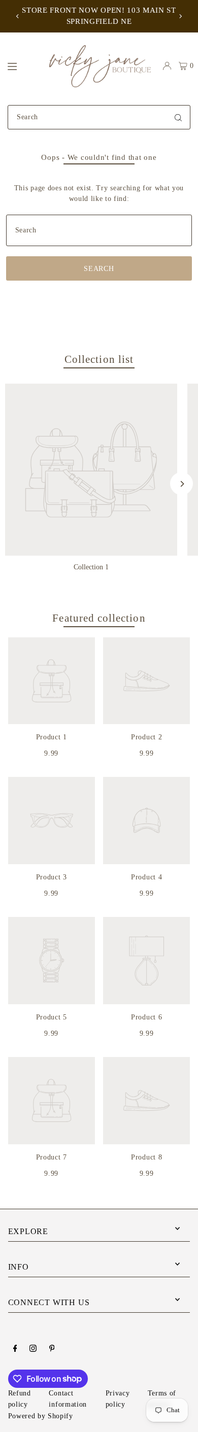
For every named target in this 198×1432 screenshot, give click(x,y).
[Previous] (18, 16)
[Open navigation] (23, 65)
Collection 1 (91, 567)
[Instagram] (33, 1349)
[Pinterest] (52, 1349)
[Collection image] (91, 470)
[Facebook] (15, 1349)
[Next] (180, 16)
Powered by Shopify (40, 1416)
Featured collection (98, 618)
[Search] (178, 117)
